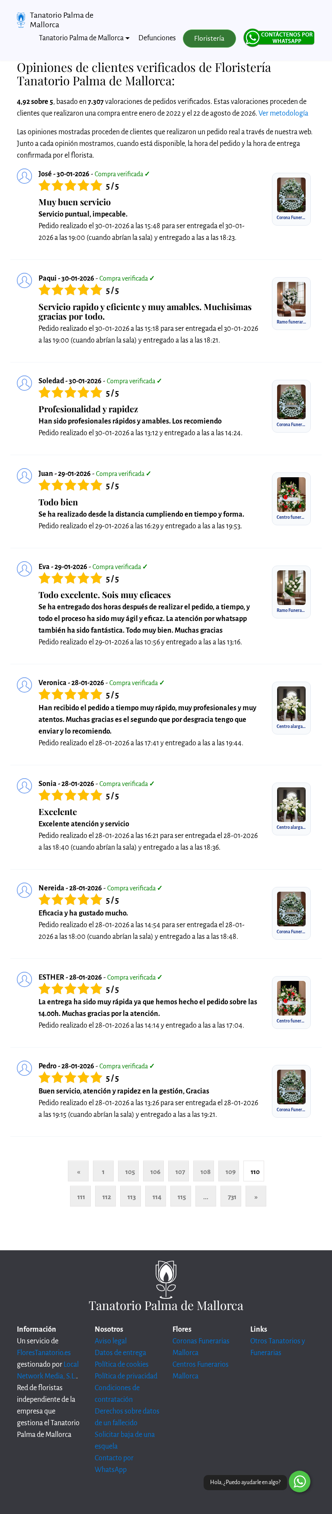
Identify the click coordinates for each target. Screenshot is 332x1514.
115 (182, 1196)
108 (206, 1171)
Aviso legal (111, 1341)
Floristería (209, 38)
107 (180, 1171)
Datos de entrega (120, 1353)
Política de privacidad (126, 1376)
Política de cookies (122, 1364)
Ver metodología (283, 113)
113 (132, 1196)
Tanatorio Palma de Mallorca (61, 20)
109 (231, 1171)
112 (106, 1196)
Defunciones (157, 38)
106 (155, 1171)
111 (81, 1196)
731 (232, 1196)
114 (157, 1196)
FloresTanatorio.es (44, 1353)
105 (130, 1171)
